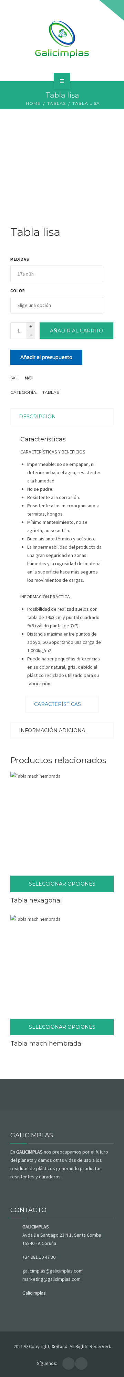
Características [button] (57, 704)
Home (33, 103)
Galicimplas (34, 1293)
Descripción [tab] (37, 416)
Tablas (56, 103)
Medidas (19, 259)
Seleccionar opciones (62, 884)
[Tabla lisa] (62, 164)
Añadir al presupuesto (46, 357)
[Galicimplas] (62, 39)
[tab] (62, 704)
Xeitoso (60, 1346)
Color (17, 291)
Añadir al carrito (76, 331)
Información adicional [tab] (53, 730)
